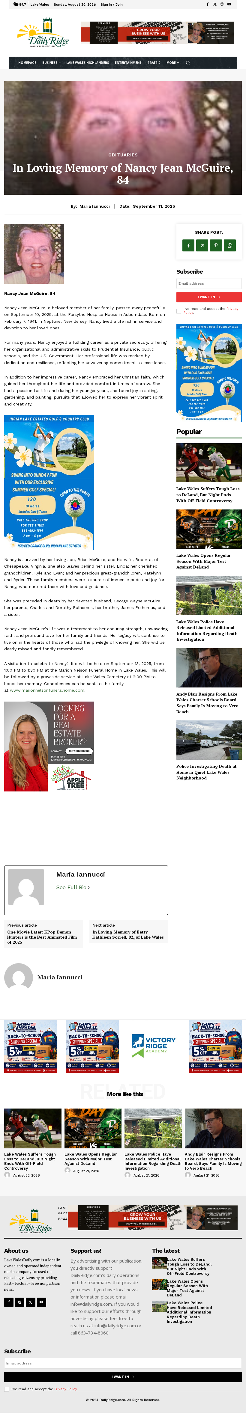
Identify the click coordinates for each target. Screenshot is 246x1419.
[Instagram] (19, 1302)
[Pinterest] (216, 245)
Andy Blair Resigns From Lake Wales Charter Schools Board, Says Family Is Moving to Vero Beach (207, 702)
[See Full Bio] (88, 887)
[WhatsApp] (230, 245)
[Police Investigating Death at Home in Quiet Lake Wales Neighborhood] (209, 740)
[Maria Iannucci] (18, 977)
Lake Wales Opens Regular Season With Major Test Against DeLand (203, 561)
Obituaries (123, 155)
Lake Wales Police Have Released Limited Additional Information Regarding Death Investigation (207, 630)
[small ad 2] (86, 746)
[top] (157, 33)
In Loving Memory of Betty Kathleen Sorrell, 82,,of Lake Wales (128, 935)
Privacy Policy (65, 1389)
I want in (206, 297)
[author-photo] (8, 1175)
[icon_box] (128, 5)
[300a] (153, 1046)
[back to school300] (30, 1046)
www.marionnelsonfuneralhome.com (47, 690)
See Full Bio (71, 887)
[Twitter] (214, 4)
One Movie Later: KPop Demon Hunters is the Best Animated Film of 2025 (42, 937)
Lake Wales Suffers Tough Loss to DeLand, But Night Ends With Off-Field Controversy (208, 494)
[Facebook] (207, 4)
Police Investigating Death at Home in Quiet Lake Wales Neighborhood (206, 772)
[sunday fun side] (86, 482)
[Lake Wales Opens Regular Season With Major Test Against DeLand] (209, 529)
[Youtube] (229, 4)
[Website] (222, 4)
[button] (188, 62)
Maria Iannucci (95, 206)
